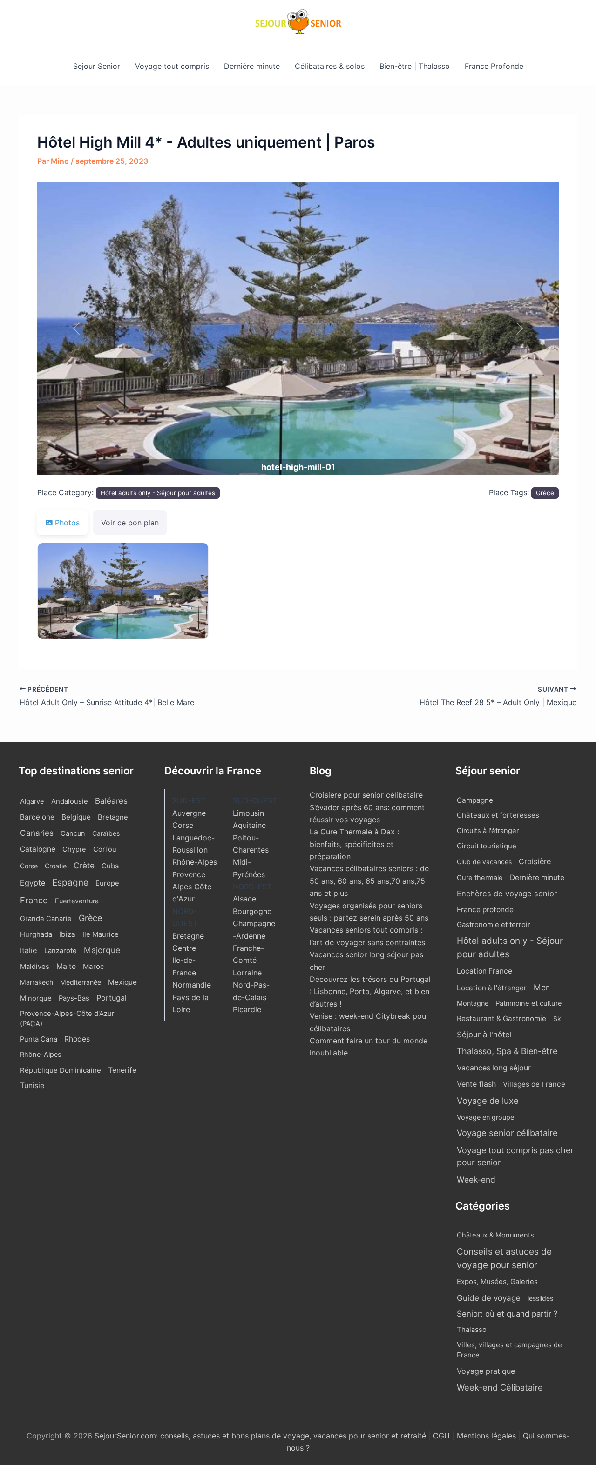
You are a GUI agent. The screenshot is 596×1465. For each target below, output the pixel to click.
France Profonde (494, 66)
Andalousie (69, 801)
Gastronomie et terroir (493, 924)
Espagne (70, 882)
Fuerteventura (77, 901)
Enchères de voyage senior (507, 893)
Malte (66, 966)
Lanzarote (60, 951)
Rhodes (77, 1039)
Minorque (36, 998)
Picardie (247, 1009)
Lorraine (247, 972)
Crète (84, 865)
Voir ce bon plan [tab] (130, 522)
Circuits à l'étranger (488, 831)
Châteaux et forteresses (498, 815)
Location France (484, 971)
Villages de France (534, 1084)
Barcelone (37, 817)
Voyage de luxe (488, 1100)
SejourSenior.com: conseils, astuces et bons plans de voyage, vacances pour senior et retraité (261, 1435)
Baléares (111, 801)
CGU (442, 1435)
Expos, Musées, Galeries (497, 1281)
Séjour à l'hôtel (484, 1034)
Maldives (34, 966)
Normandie (191, 984)
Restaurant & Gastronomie (501, 1018)
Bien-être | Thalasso (414, 66)
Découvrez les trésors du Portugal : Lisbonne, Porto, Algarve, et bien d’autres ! (370, 991)
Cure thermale (480, 878)
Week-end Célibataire (500, 1387)
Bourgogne (252, 911)
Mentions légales (486, 1435)
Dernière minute (252, 66)
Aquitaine (249, 825)
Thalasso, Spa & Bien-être (507, 1051)
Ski (557, 1018)
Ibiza (67, 934)
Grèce (545, 493)
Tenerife (122, 1070)
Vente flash (476, 1084)
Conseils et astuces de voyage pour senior (504, 1258)
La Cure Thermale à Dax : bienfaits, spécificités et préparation (354, 844)
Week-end (476, 1179)
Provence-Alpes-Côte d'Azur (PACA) (67, 1018)
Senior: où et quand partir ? (507, 1313)
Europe (107, 883)
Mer (541, 987)
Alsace (244, 898)
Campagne (475, 800)
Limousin (248, 813)
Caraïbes (106, 833)
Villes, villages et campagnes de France (509, 1350)
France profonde (485, 909)
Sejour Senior (96, 66)
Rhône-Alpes (40, 1054)
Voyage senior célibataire (507, 1133)
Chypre (74, 849)
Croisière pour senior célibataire (366, 795)
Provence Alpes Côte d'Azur (191, 887)
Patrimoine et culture (528, 1003)
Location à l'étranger (492, 987)
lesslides (540, 1298)
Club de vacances (484, 862)
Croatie (56, 866)
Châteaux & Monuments (495, 1235)
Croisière (535, 861)
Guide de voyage (489, 1298)
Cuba (110, 865)
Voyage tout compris (172, 66)
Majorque (102, 950)
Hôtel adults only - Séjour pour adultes (158, 493)
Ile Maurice (100, 934)
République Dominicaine (60, 1070)
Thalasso (472, 1329)
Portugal (111, 997)
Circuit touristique (486, 846)
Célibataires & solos (330, 66)
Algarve (32, 801)
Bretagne (113, 817)
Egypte (32, 882)
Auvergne (189, 813)
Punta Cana (38, 1039)
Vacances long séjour (494, 1067)
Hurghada (36, 934)
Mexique (122, 982)
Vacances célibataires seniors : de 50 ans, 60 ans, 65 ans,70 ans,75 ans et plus (369, 881)
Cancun (73, 833)
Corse (29, 866)
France (34, 900)
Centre (184, 948)
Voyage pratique (486, 1371)
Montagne (472, 1003)
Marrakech (36, 982)
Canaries (37, 833)
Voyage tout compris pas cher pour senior (515, 1156)
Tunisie (32, 1085)
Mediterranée (80, 982)
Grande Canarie (46, 918)
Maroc (93, 966)
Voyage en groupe (485, 1117)
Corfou (104, 849)
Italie (28, 950)
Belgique (76, 817)
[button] (76, 328)
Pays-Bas (74, 998)
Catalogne (37, 849)
